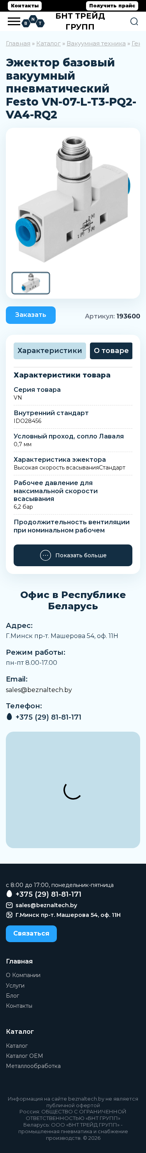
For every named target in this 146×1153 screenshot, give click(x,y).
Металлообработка (33, 1066)
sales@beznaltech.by (39, 690)
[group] (73, 200)
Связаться (31, 933)
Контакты (25, 6)
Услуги (15, 985)
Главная (18, 43)
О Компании (23, 975)
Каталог (48, 43)
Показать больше (81, 555)
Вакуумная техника (96, 43)
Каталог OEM (24, 1055)
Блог (12, 995)
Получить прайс (112, 6)
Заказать (30, 314)
